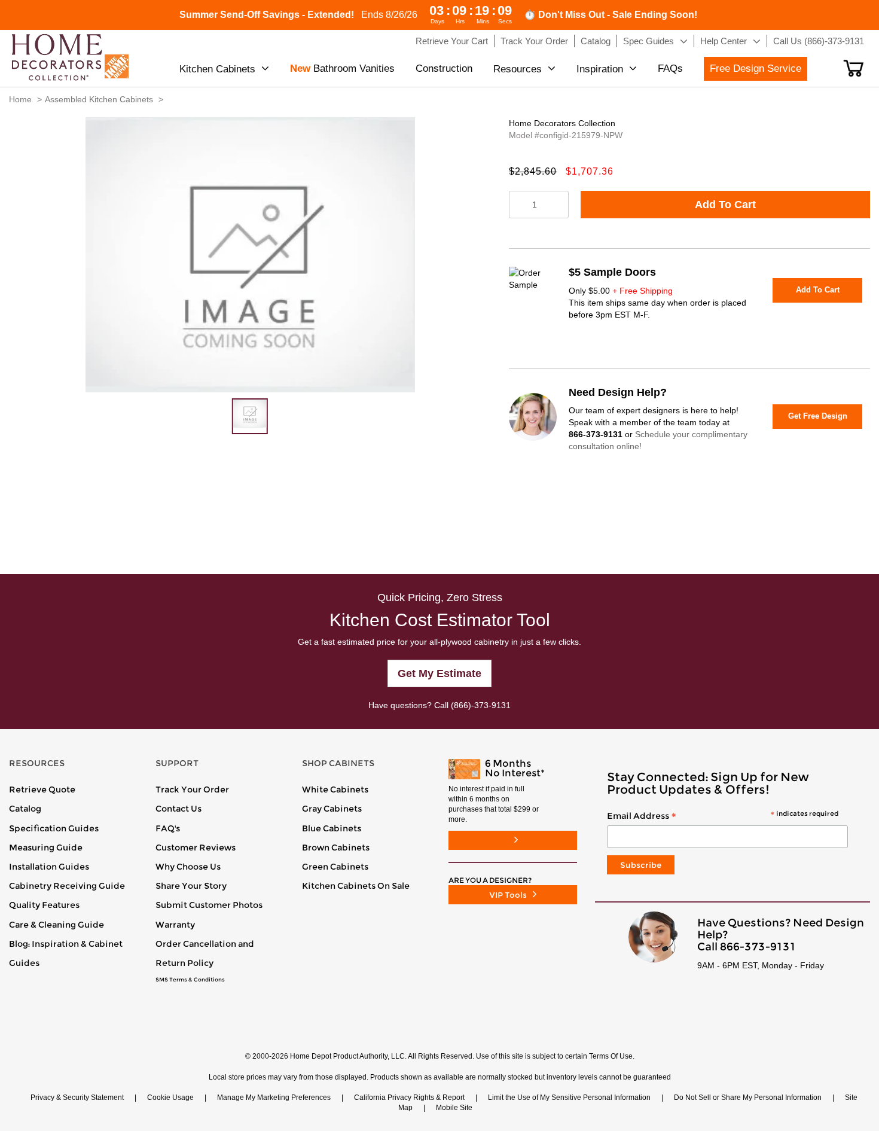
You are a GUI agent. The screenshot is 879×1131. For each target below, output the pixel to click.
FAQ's (167, 828)
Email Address (722, 816)
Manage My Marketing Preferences (274, 1097)
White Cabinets (335, 789)
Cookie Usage (170, 1097)
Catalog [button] (596, 41)
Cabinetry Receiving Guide (67, 885)
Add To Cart (725, 205)
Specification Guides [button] (54, 828)
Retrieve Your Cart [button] (452, 41)
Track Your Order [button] (534, 41)
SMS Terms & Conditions (190, 980)
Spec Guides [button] (648, 41)
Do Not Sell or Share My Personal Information (748, 1097)
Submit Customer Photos (209, 905)
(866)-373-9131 (481, 705)
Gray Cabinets (332, 808)
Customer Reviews (195, 847)
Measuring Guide (46, 847)
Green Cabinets (335, 866)
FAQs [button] (670, 68)
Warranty (175, 924)
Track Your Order (192, 789)
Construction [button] (444, 68)
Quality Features (44, 905)
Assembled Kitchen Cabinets (99, 99)
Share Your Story (191, 885)
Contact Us (178, 808)
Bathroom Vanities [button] (342, 68)
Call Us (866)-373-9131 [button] (818, 41)
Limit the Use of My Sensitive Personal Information (569, 1097)
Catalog (25, 808)
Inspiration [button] (599, 69)
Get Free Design (817, 415)
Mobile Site (454, 1107)
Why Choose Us (188, 866)
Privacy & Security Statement (77, 1097)
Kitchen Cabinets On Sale (356, 885)
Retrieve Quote (42, 789)
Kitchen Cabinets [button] (217, 69)
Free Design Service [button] (755, 68)
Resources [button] (517, 69)
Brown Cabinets (336, 847)
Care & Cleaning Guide (56, 924)
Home (20, 99)
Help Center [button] (723, 41)
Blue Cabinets (331, 828)
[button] (853, 68)
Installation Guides (49, 866)
